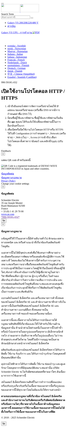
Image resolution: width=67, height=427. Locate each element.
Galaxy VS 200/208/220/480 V (22, 22)
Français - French (16, 59)
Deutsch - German (16, 68)
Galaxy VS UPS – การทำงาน (17, 32)
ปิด (3, 220)
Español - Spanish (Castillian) (22, 77)
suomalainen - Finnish (18, 65)
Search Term (7, 14)
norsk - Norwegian (16, 48)
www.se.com (7, 214)
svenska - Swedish (16, 45)
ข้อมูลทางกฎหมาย (11, 177)
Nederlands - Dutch (17, 62)
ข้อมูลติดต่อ (7, 173)
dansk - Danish (14, 71)
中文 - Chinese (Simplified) (21, 74)
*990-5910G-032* (10, 217)
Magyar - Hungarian (17, 51)
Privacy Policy (8, 181)
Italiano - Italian (15, 54)
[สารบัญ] (2, 36)
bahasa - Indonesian (17, 57)
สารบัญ (11, 26)
